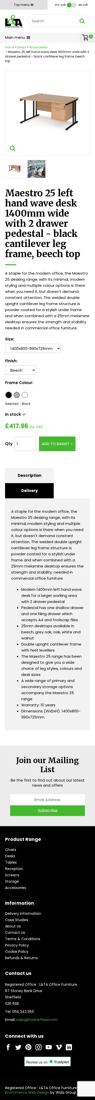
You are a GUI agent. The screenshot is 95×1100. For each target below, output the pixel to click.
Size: (9, 339)
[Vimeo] (59, 1047)
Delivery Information (23, 913)
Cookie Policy (16, 951)
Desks (21, 47)
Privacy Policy (17, 945)
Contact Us (15, 932)
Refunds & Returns (21, 957)
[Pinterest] (28, 1047)
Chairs (10, 849)
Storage (12, 881)
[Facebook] (8, 1047)
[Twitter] (18, 1047)
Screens (12, 875)
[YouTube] (49, 1047)
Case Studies (16, 919)
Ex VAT (83, 5)
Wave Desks (38, 47)
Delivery (29, 490)
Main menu (15, 37)
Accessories (15, 887)
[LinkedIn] (69, 1047)
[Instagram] (38, 1047)
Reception (14, 868)
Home (9, 47)
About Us (13, 926)
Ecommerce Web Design (27, 1092)
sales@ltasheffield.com (37, 1019)
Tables (11, 862)
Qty (9, 444)
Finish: (11, 361)
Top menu (22, 5)
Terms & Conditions (22, 938)
